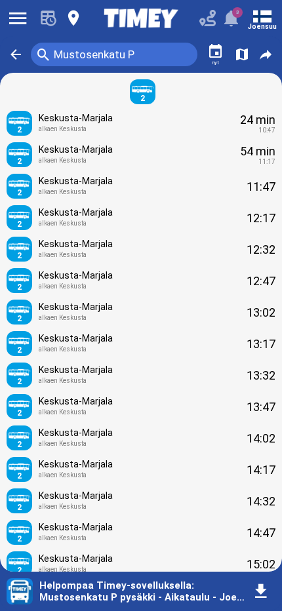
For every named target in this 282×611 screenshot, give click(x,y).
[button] (16, 54)
